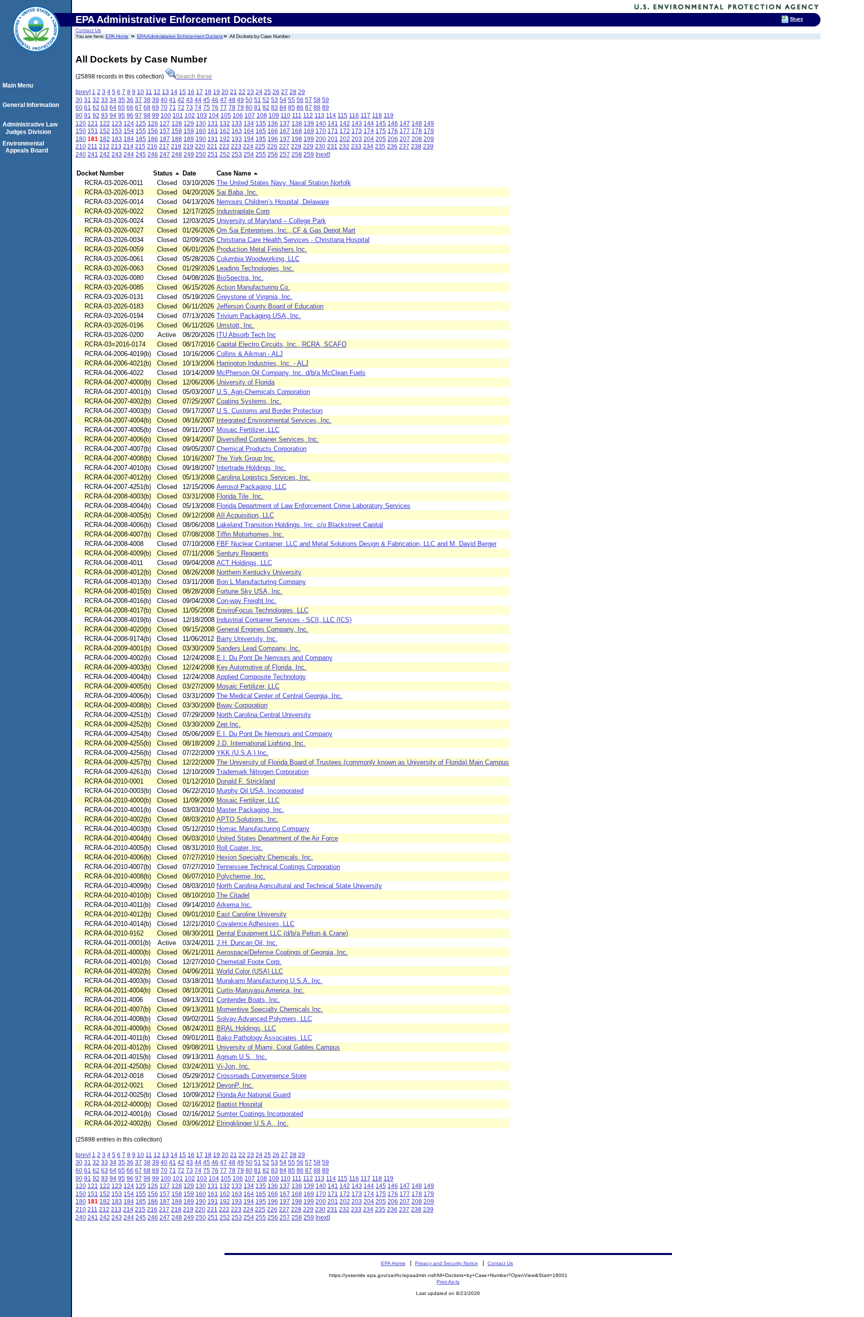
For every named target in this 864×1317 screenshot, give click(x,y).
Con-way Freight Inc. (246, 600)
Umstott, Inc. (235, 325)
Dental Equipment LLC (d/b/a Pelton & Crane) (282, 933)
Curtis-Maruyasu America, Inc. (260, 990)
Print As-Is (448, 1281)
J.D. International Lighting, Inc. (261, 743)
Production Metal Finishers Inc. (261, 249)
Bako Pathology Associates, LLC (264, 1038)
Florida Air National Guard (253, 1094)
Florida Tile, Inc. (240, 496)
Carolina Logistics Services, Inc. (263, 477)
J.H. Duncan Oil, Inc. (247, 942)
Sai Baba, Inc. (237, 192)
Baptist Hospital (239, 1104)
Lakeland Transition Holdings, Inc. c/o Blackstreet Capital (299, 524)
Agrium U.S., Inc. (241, 1056)
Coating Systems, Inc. (249, 401)
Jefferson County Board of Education (270, 306)
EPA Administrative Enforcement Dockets (180, 36)
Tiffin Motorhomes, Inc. (250, 534)
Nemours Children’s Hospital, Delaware (272, 202)
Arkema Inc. (234, 904)
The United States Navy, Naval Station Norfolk (283, 182)
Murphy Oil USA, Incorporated (260, 790)
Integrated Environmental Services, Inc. (274, 420)
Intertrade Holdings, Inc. (251, 468)
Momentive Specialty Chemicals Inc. (269, 1009)
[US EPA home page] (36, 57)
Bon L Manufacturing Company (261, 582)
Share (796, 19)
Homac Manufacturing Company (263, 828)
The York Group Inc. (245, 458)
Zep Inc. (228, 724)
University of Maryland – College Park (271, 220)
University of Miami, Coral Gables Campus (278, 1047)
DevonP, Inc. (235, 1085)
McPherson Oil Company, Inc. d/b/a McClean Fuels (291, 372)
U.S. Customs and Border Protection (269, 410)
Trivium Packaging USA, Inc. (258, 316)
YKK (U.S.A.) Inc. (242, 752)
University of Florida (245, 382)
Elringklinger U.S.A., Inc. (252, 1123)
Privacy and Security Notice (446, 1263)
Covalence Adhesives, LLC (255, 924)
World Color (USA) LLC (249, 971)
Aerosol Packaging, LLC (251, 486)
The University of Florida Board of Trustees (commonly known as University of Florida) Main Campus (362, 762)
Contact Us (88, 30)
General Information (32, 105)
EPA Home (117, 36)
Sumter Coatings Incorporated (259, 1114)
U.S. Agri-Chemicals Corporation (263, 392)
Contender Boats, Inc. (248, 1000)
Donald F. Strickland (245, 781)
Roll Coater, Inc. (239, 848)
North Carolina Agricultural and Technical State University (299, 886)
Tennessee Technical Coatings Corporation (278, 866)
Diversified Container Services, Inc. (267, 439)
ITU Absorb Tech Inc (246, 334)
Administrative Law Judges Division (32, 128)
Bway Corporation (242, 705)
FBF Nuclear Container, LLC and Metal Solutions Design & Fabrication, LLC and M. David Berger (356, 544)
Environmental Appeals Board (27, 147)
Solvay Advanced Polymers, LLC (264, 1018)
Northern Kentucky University (259, 572)
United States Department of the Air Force (277, 838)
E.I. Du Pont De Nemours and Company (274, 658)
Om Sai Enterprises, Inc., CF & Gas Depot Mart (286, 230)
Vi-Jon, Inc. (233, 1066)
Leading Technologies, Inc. (255, 268)
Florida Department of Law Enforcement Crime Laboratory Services (313, 506)
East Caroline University (251, 914)
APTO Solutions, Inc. (247, 819)
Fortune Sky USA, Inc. (249, 591)
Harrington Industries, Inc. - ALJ (262, 363)
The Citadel (233, 895)
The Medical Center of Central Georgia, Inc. (279, 696)
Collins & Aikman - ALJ (249, 354)
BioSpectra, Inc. (240, 278)
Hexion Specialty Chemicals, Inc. (264, 857)
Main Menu (19, 85)
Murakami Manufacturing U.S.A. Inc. (269, 980)
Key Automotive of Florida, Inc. (261, 667)
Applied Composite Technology (261, 676)
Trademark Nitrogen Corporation (262, 772)
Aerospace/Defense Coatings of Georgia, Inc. (282, 952)
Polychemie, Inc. (241, 876)
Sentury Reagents (242, 553)
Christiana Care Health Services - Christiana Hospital (293, 240)
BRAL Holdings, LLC (246, 1028)
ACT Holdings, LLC (244, 562)
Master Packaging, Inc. (250, 810)
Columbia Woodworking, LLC (258, 258)
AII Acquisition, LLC (245, 515)
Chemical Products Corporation (261, 448)
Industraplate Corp (243, 211)
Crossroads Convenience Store (261, 1076)
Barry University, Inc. (247, 638)
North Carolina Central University (263, 714)
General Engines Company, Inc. (262, 629)
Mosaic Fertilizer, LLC (248, 430)
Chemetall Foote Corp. (249, 962)
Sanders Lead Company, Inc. (258, 648)
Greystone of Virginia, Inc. (254, 296)
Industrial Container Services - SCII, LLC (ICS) (284, 620)
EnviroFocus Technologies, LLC (262, 610)
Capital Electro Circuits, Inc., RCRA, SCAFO (281, 344)
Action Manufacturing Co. (253, 287)
